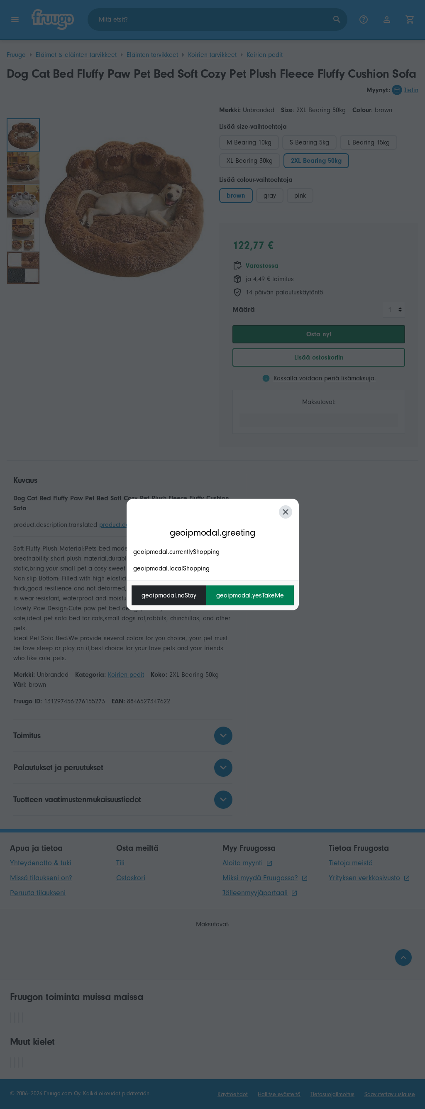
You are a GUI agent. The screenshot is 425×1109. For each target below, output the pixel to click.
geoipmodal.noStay (169, 595)
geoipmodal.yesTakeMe (250, 595)
